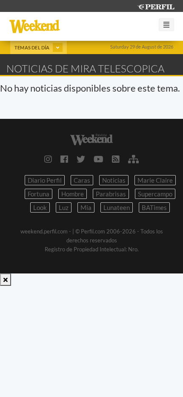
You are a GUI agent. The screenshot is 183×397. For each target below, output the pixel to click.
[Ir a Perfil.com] (156, 5)
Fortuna (38, 194)
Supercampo (155, 194)
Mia (86, 207)
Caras (82, 180)
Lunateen (116, 207)
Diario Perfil (45, 180)
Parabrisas (111, 194)
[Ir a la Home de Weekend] (91, 139)
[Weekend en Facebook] (64, 159)
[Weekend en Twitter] (81, 159)
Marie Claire (155, 180)
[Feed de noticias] (116, 159)
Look (40, 207)
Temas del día (32, 47)
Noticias (114, 180)
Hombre (72, 194)
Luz (64, 207)
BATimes (154, 207)
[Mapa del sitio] (133, 159)
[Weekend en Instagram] (48, 159)
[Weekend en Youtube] (98, 159)
